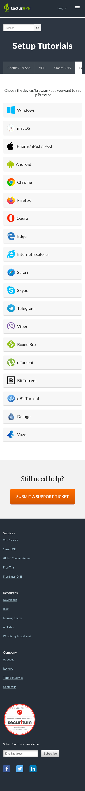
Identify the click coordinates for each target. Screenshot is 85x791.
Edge (22, 236)
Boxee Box (26, 344)
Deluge (24, 416)
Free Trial (8, 567)
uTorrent (25, 362)
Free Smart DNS (12, 576)
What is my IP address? (17, 636)
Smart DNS (62, 68)
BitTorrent (27, 380)
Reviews (8, 668)
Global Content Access (17, 558)
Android (23, 164)
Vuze (21, 434)
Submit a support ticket (42, 496)
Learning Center (12, 618)
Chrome (24, 182)
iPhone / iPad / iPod (33, 146)
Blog (5, 609)
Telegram (25, 308)
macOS (23, 128)
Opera (22, 218)
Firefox (24, 200)
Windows (26, 110)
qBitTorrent (28, 398)
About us (8, 659)
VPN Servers (10, 540)
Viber (22, 326)
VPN (42, 68)
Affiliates (8, 627)
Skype (22, 290)
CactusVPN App (19, 68)
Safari (22, 272)
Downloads (10, 599)
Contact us (9, 686)
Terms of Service (13, 677)
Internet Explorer (33, 254)
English (62, 8)
